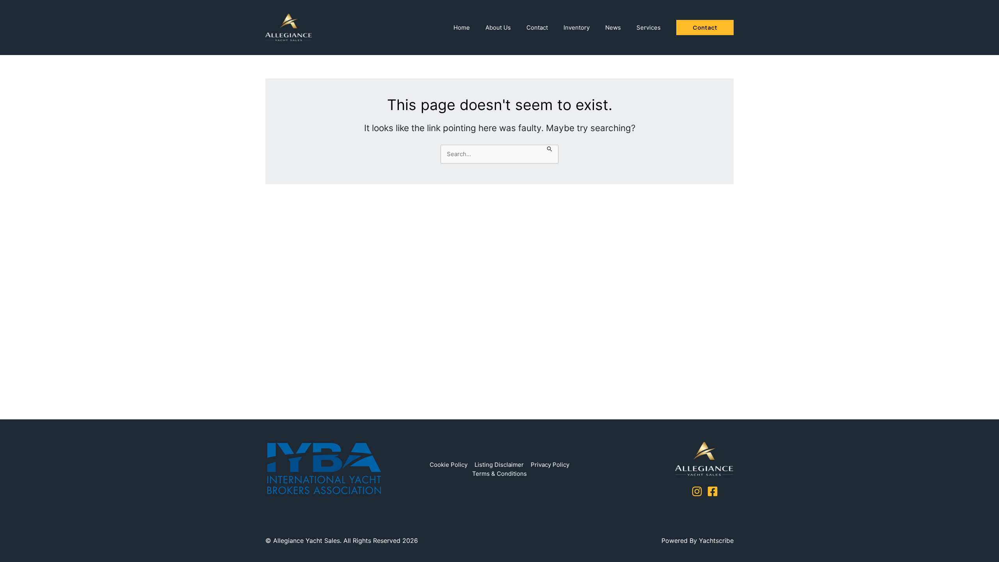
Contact (537, 27)
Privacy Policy (550, 464)
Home (461, 27)
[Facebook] (712, 491)
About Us (498, 27)
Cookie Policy (449, 464)
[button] (705, 27)
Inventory (576, 27)
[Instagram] (696, 491)
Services (648, 27)
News (613, 27)
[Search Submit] (550, 150)
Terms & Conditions (499, 473)
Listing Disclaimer (499, 464)
